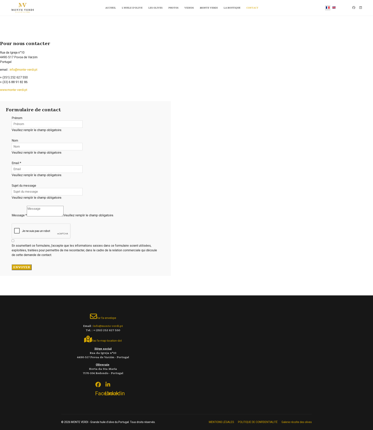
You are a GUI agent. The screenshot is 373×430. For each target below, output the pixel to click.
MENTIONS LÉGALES (221, 422)
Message (19, 215)
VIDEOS (189, 7)
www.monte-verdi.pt (13, 90)
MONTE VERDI (209, 7)
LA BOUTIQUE (232, 7)
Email (16, 163)
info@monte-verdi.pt (23, 69)
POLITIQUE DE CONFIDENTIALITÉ (258, 422)
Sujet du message (24, 185)
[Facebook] (353, 8)
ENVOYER (21, 267)
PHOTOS (173, 7)
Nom (15, 140)
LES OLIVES (155, 7)
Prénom (17, 118)
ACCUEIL (110, 7)
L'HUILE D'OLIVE (132, 7)
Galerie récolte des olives (296, 422)
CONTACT (252, 7)
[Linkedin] (360, 8)
